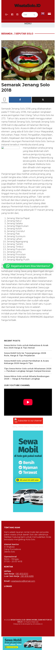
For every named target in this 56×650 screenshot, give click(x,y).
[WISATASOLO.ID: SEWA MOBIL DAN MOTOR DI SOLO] (28, 6)
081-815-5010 (22, 574)
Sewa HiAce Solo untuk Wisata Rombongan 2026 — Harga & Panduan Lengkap (26, 377)
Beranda (7, 33)
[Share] (20, 100)
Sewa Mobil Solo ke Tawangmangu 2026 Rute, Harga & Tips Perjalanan (25, 354)
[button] (28, 266)
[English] (42, 14)
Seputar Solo (24, 33)
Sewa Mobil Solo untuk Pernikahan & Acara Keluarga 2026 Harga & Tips (26, 362)
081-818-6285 (27, 576)
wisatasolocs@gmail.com (23, 581)
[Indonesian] (49, 14)
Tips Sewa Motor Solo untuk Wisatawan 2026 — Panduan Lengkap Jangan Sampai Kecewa (27, 369)
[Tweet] (43, 100)
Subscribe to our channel (30, 420)
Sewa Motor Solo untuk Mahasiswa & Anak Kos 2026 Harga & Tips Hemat (26, 346)
